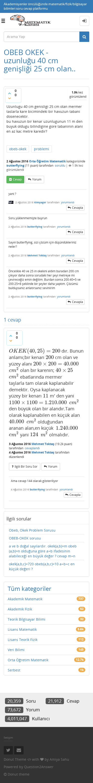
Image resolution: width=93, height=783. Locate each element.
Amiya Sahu (59, 759)
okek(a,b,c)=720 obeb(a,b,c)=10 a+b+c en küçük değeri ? (42, 566)
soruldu (60, 165)
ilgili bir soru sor (26, 466)
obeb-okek (17, 149)
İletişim (8, 737)
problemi (41, 149)
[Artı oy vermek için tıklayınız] (9, 93)
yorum (36, 179)
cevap (17, 179)
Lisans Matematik (22, 629)
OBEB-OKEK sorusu (25, 538)
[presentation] (34, 351)
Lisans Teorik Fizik (22, 639)
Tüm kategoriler (29, 588)
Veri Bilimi (16, 649)
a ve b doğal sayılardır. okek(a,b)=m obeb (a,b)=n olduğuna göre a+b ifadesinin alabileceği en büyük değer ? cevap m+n (43, 551)
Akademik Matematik (25, 599)
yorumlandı (67, 202)
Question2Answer (39, 766)
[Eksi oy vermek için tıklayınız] (9, 98)
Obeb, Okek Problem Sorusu (32, 530)
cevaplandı (32, 448)
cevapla (77, 208)
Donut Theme (15, 759)
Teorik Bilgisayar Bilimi (26, 619)
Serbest (14, 670)
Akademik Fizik (20, 609)
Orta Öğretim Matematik (47, 161)
